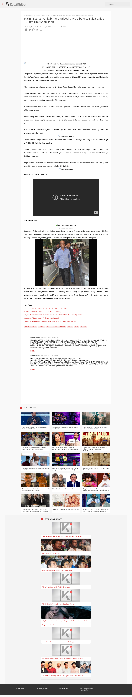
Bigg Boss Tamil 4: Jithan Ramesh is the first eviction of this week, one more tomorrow (96, 511)
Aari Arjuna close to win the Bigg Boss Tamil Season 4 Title (34, 428)
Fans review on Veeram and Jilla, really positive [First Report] (62, 536)
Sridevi (70, 326)
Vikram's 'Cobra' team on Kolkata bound (65, 509)
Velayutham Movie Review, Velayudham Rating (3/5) (59, 642)
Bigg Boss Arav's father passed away (64, 489)
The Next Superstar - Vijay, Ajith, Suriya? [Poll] (57, 570)
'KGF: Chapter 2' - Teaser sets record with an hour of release (46, 308)
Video (76, 326)
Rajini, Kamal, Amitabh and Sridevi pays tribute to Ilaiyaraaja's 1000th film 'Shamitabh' (67, 15)
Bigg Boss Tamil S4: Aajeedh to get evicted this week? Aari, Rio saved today (96, 489)
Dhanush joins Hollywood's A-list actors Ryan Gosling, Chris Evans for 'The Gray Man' (35, 511)
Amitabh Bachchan (31, 326)
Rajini (55, 326)
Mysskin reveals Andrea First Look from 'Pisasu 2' (96, 469)
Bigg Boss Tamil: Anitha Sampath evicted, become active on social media (65, 448)
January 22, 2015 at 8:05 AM (49, 337)
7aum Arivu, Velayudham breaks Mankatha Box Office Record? (62, 659)
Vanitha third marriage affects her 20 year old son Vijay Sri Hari (62, 676)
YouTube (83, 326)
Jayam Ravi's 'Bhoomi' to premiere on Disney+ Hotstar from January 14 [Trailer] (53, 315)
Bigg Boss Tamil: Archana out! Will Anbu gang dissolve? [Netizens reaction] (65, 469)
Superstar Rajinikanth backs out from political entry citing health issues (50, 321)
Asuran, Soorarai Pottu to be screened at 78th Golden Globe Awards (35, 489)
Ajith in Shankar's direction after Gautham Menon (58, 604)
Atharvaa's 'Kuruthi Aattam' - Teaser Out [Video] (41, 318)
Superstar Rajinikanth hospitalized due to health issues (35, 469)
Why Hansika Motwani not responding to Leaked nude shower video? (64, 621)
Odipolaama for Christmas (50, 625)
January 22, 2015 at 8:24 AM (49, 355)
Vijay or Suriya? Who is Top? (51, 553)
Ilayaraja (42, 326)
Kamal (49, 326)
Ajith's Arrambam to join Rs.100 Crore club (56, 587)
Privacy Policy (42, 689)
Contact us (20, 689)
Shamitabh (62, 326)
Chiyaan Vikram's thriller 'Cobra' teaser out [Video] (42, 311)
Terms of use (63, 689)
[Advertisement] (66, 47)
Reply (32, 351)
